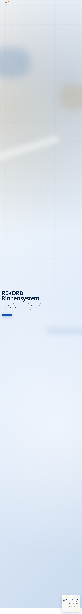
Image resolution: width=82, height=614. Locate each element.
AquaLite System (37, 2)
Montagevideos (59, 2)
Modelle (45, 2)
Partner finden (68, 2)
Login (75, 2)
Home (29, 2)
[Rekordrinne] (8, 2)
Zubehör (51, 2)
